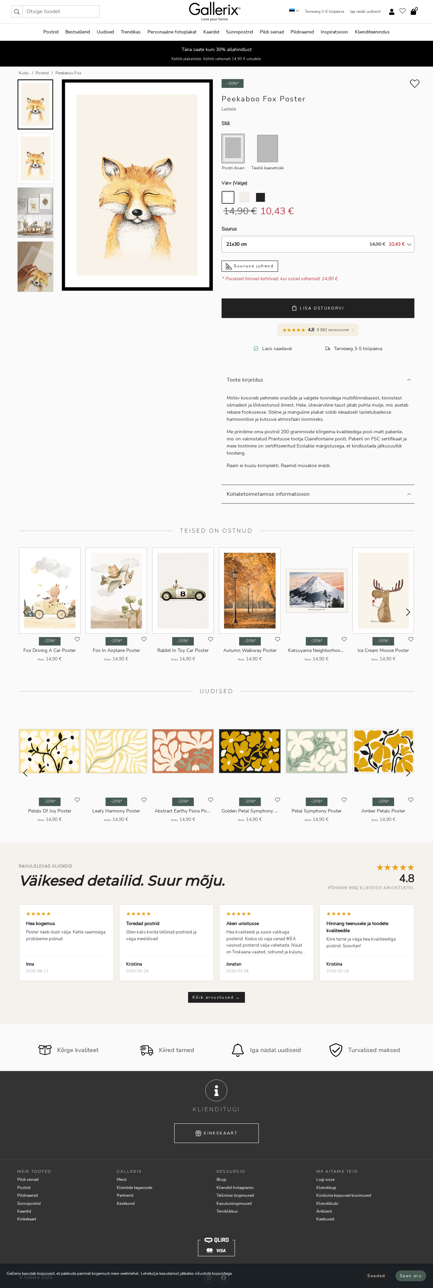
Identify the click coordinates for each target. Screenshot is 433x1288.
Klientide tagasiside (134, 1187)
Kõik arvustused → (216, 997)
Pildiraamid (302, 32)
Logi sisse (325, 1179)
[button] (17, 11)
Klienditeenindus (372, 32)
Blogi (221, 1179)
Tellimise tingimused (235, 1195)
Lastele (229, 109)
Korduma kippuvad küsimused (343, 1195)
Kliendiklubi (327, 1203)
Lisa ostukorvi (322, 308)
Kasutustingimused (234, 1203)
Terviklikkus (227, 1211)
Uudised (105, 32)
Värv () (234, 183)
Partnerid (125, 1195)
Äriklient (324, 1211)
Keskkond (126, 1203)
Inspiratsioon (334, 32)
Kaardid (211, 32)
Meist (122, 1179)
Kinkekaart (220, 1133)
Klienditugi (326, 1187)
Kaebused (325, 1219)
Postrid (51, 32)
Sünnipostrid (239, 32)
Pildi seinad (272, 32)
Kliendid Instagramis (235, 1187)
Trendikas (131, 32)
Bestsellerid (77, 32)
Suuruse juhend (253, 266)
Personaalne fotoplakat (172, 32)
